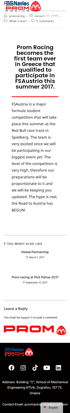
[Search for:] (61, 16)
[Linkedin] (58, 368)
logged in (26, 317)
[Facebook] (12, 368)
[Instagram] (23, 368)
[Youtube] (47, 368)
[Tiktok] (35, 368)
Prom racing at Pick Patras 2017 (35, 277)
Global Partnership (35, 252)
